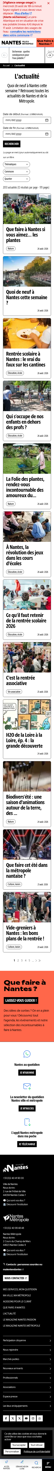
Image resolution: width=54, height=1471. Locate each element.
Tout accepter (19, 1445)
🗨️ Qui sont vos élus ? (14, 1200)
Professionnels (10, 1378)
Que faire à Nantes (14, 1308)
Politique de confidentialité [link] (37, 1452)
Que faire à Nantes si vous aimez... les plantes (25, 235)
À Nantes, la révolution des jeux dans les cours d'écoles (24, 556)
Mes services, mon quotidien (20, 1289)
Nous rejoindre (10, 1350)
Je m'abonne (27, 1072)
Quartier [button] (8, 179)
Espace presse (10, 1397)
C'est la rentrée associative (20, 681)
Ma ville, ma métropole (17, 1295)
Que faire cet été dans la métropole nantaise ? (27, 871)
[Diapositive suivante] (49, 55)
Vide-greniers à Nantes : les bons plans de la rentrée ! (25, 933)
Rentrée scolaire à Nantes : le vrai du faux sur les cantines (25, 360)
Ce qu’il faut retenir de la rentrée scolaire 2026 (26, 621)
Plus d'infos (22, 13)
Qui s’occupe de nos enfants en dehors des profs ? (25, 422)
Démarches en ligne (22, 1468)
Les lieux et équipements (15, 1406)
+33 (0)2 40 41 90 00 (13, 1178)
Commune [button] (9, 171)
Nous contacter (14, 1278)
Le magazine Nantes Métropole (21, 1326)
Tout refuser (37, 1445)
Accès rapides (6, 1468)
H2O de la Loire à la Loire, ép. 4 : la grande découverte (24, 741)
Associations (9, 1387)
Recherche (36, 1468)
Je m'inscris (27, 1108)
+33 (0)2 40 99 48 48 (13, 1228)
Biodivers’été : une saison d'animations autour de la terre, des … (25, 805)
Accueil (6, 66)
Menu (48, 1467)
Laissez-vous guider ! (21, 1001)
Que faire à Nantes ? (45, 42)
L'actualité (9, 1314)
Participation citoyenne (14, 1340)
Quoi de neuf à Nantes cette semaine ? (26, 298)
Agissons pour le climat (17, 1302)
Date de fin (21, 128)
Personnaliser (12, 1452)
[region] (27, 55)
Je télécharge (27, 1144)
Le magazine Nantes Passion (19, 1320)
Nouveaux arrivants (13, 1368)
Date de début (23, 114)
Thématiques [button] (10, 164)
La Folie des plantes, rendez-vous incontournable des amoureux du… (25, 488)
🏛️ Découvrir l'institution (15, 1204)
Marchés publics (11, 1359)
